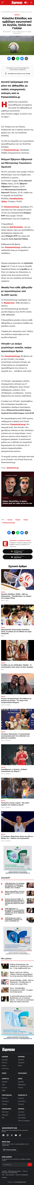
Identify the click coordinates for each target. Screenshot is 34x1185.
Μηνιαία (20, 1087)
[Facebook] (9, 58)
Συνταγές (4, 1087)
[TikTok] (20, 1135)
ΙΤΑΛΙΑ (26, 519)
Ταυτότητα (21, 1112)
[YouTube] (15, 1135)
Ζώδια (20, 1078)
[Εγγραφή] (29, 1164)
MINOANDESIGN (20, 1182)
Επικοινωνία (21, 1115)
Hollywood (21, 1062)
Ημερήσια (21, 1081)
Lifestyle (5, 1078)
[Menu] (3, 2)
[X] (11, 1135)
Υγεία (3, 1084)
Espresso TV (22, 1095)
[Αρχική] (8, 1049)
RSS (3, 1118)
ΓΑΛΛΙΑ (18, 519)
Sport (4, 1073)
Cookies (4, 1177)
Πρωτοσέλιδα (7, 1095)
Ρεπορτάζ (5, 1060)
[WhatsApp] (17, 58)
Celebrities (21, 1060)
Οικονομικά (5, 1101)
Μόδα (3, 1090)
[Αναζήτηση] (31, 2)
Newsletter (5, 1115)
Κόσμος (4, 1065)
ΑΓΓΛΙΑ (10, 519)
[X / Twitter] (13, 58)
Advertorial (5, 1112)
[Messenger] (22, 58)
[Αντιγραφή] (26, 58)
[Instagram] (7, 1135)
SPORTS (17, 14)
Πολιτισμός (22, 1073)
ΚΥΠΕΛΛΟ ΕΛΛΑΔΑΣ (9, 522)
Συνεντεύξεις (21, 1101)
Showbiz (21, 1057)
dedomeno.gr (13, 468)
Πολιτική (4, 1062)
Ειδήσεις (5, 1057)
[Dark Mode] (26, 2)
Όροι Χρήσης (22, 1118)
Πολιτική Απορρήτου (21, 1174)
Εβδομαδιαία (22, 1084)
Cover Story (5, 1068)
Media (20, 1065)
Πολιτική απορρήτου (24, 1120)
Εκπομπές (21, 1098)
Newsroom (21, 32)
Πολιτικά (4, 1104)
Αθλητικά (4, 1098)
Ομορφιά (4, 1081)
